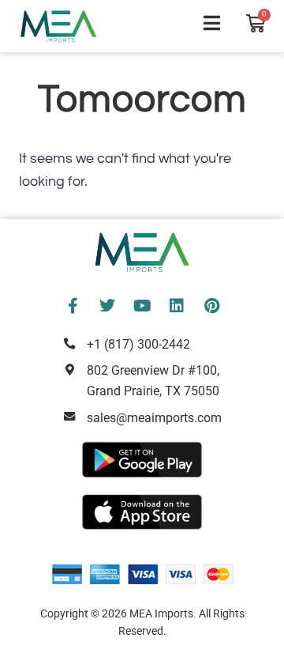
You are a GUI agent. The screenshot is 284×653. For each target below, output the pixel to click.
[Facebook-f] (72, 306)
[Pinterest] (211, 306)
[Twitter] (107, 306)
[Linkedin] (177, 306)
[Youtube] (142, 306)
